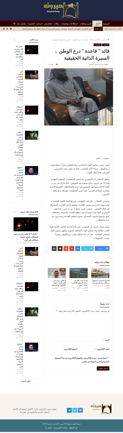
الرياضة (39, 23)
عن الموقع (73, 427)
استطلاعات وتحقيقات (69, 23)
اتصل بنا (48, 427)
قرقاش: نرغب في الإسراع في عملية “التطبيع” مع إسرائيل (59, 282)
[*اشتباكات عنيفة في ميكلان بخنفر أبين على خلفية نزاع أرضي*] (31, 110)
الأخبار (97, 23)
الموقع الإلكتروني (70, 349)
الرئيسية (106, 23)
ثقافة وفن (48, 23)
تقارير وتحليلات (86, 23)
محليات (97, 45)
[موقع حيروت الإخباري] (61, 10)
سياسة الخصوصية (60, 427)
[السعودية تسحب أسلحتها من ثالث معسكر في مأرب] (100, 273)
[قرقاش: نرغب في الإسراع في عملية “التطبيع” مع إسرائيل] (57, 273)
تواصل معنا (21, 23)
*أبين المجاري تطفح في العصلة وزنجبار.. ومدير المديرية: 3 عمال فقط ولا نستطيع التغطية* (56, 29)
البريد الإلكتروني (102, 349)
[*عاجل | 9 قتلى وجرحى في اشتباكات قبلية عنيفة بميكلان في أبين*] (31, 49)
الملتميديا (31, 23)
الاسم (106, 340)
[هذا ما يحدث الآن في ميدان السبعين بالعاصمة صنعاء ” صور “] (79, 273)
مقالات (56, 23)
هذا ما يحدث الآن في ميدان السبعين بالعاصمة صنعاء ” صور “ (79, 282)
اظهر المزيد (25, 381)
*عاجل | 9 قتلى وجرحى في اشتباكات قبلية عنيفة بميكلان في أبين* (26, 237)
